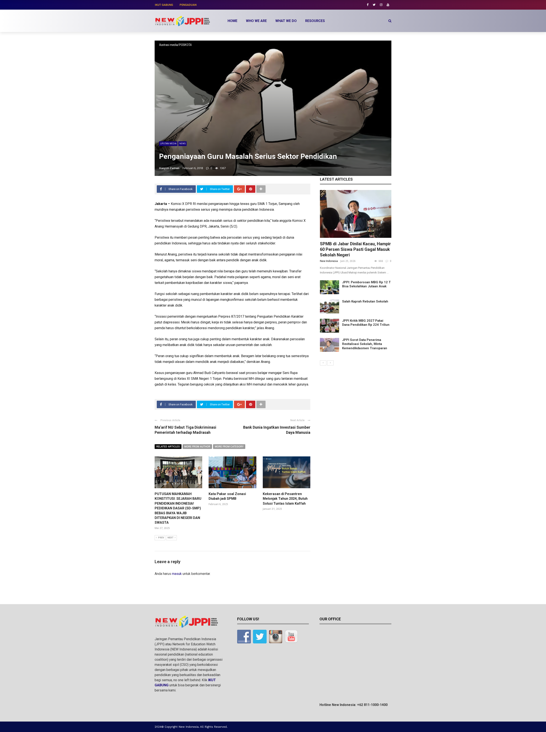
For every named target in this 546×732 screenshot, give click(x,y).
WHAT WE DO (286, 21)
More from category (229, 446)
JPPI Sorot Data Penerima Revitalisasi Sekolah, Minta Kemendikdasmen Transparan (364, 344)
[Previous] (323, 362)
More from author (197, 446)
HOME (232, 21)
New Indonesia (329, 261)
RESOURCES (315, 21)
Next (170, 537)
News (182, 143)
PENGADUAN (188, 4)
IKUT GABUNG (164, 4)
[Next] (330, 362)
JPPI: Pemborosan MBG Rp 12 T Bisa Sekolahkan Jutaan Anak (366, 284)
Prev (161, 537)
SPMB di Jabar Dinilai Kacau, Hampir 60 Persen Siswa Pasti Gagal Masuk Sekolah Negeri (355, 249)
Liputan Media (168, 143)
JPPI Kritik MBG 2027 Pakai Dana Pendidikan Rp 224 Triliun (365, 323)
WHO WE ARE (256, 21)
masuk (177, 574)
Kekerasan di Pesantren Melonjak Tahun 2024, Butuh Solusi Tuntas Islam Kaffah (285, 499)
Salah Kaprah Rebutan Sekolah (365, 301)
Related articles (168, 446)
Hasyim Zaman (169, 168)
